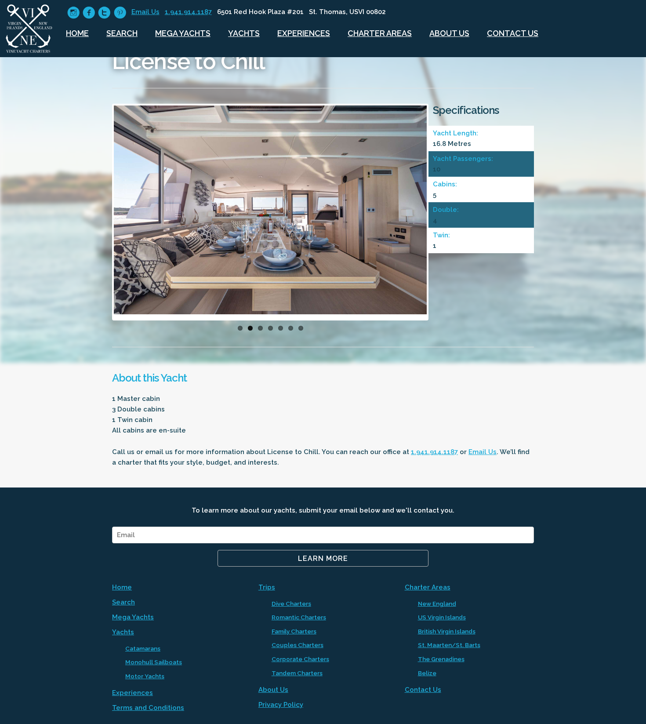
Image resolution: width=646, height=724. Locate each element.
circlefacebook (89, 12)
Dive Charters (291, 603)
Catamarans (142, 648)
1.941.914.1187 (188, 12)
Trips (266, 587)
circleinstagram (74, 12)
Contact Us (512, 33)
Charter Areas (380, 33)
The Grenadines (441, 658)
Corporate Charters (300, 658)
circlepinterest (120, 12)
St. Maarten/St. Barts (449, 644)
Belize (427, 673)
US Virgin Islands (442, 617)
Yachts (244, 33)
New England (437, 603)
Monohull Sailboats (153, 662)
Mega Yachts (182, 33)
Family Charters (294, 631)
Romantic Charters (299, 617)
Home (77, 33)
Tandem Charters (297, 673)
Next (440, 214)
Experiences (303, 33)
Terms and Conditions (148, 708)
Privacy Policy (280, 705)
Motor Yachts (144, 676)
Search (122, 33)
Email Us (145, 12)
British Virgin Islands (446, 631)
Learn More (323, 558)
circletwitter (104, 12)
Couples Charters (297, 644)
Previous (100, 214)
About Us (449, 33)
